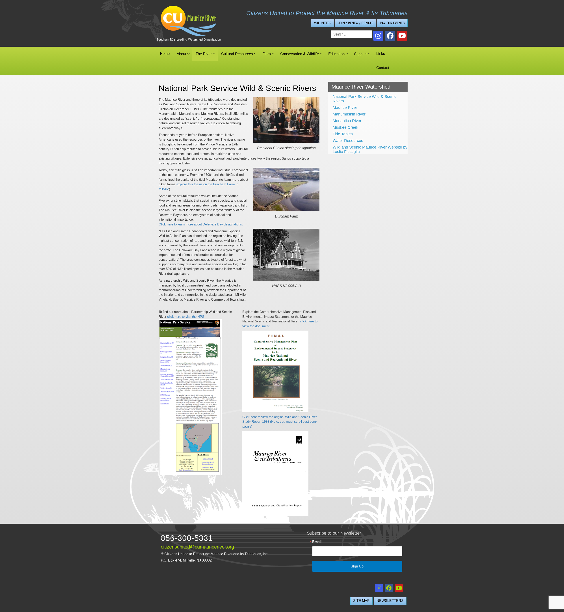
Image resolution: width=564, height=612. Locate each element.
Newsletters (390, 601)
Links (380, 54)
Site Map (361, 601)
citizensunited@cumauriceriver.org (197, 547)
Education (336, 54)
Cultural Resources (237, 54)
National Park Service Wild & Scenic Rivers (364, 98)
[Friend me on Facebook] (390, 36)
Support (360, 54)
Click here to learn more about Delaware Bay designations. (201, 224)
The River (204, 54)
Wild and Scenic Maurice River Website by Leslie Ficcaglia (370, 149)
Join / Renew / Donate (355, 23)
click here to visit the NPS (185, 316)
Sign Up (357, 566)
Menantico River (347, 121)
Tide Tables (343, 134)
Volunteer (322, 23)
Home (165, 54)
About (181, 54)
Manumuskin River (349, 114)
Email (316, 541)
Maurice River (345, 107)
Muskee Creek (345, 127)
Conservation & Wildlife (299, 54)
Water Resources (348, 140)
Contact (382, 68)
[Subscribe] (402, 36)
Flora (266, 54)
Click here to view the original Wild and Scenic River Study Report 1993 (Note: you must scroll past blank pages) (279, 421)
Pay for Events (392, 23)
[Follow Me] (378, 36)
